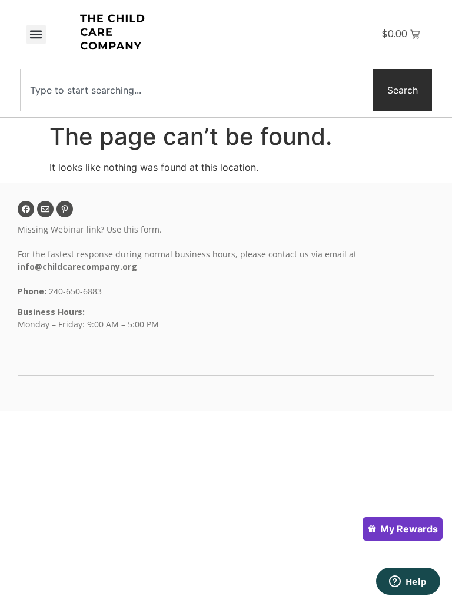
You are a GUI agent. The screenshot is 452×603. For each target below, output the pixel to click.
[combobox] (194, 90)
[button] (36, 34)
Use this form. (135, 229)
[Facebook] (26, 209)
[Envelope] (45, 209)
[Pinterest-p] (64, 209)
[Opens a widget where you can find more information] (407, 582)
